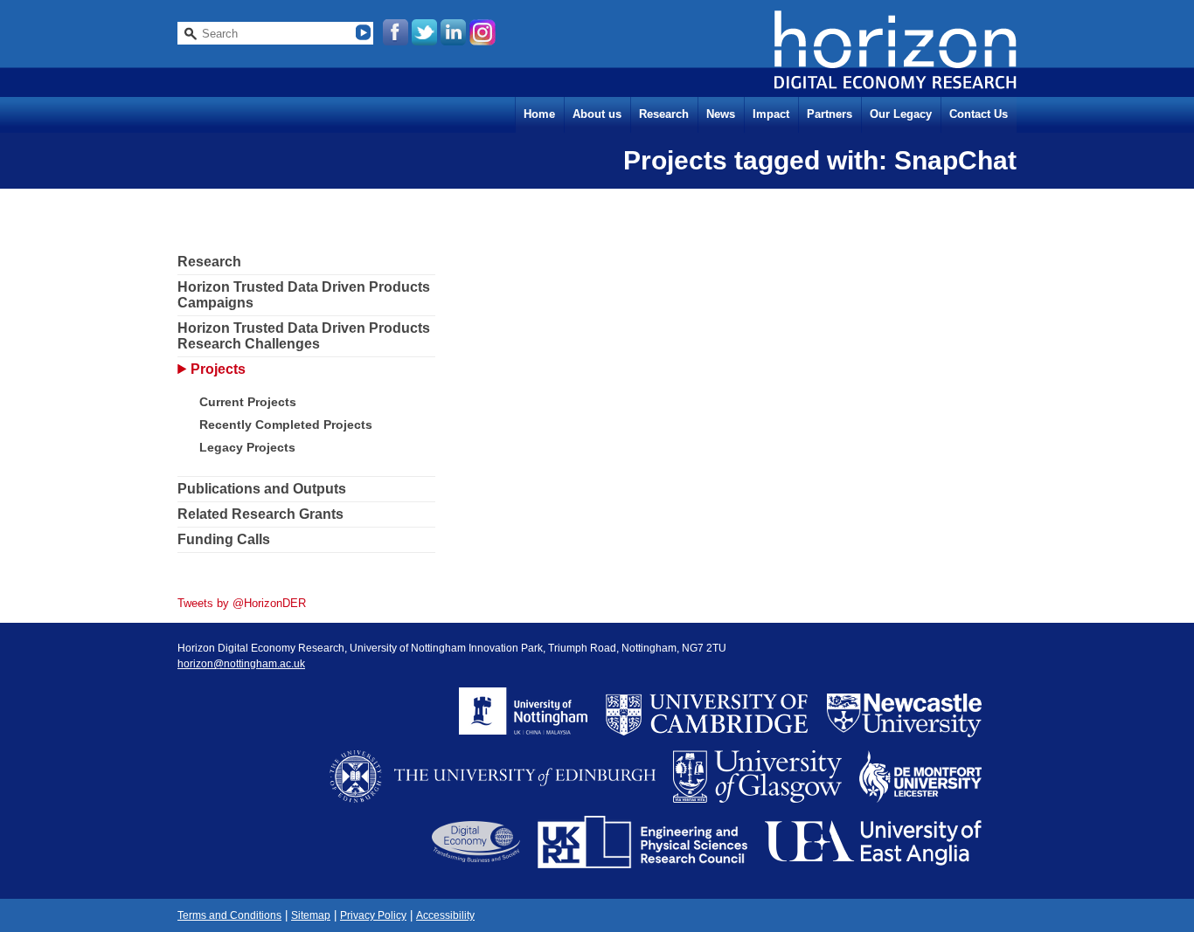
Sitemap (310, 915)
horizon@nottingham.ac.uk (241, 664)
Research (664, 114)
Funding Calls (223, 539)
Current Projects (247, 402)
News (720, 114)
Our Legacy (901, 114)
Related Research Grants (260, 514)
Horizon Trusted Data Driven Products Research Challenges (303, 336)
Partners (829, 114)
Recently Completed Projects (285, 424)
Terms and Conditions (229, 915)
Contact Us (978, 114)
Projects (218, 369)
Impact (771, 114)
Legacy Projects (247, 447)
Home (539, 114)
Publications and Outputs (261, 488)
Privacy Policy (373, 915)
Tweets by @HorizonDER (241, 603)
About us (597, 114)
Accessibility (445, 915)
